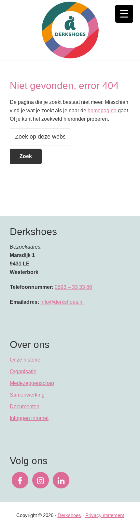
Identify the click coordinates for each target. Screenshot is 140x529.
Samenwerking (27, 395)
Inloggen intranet (29, 418)
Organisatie (23, 371)
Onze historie (25, 360)
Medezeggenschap (32, 383)
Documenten (24, 406)
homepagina (102, 110)
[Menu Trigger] (124, 14)
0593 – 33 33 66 (73, 287)
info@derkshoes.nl (62, 302)
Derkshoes (69, 515)
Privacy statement (104, 515)
